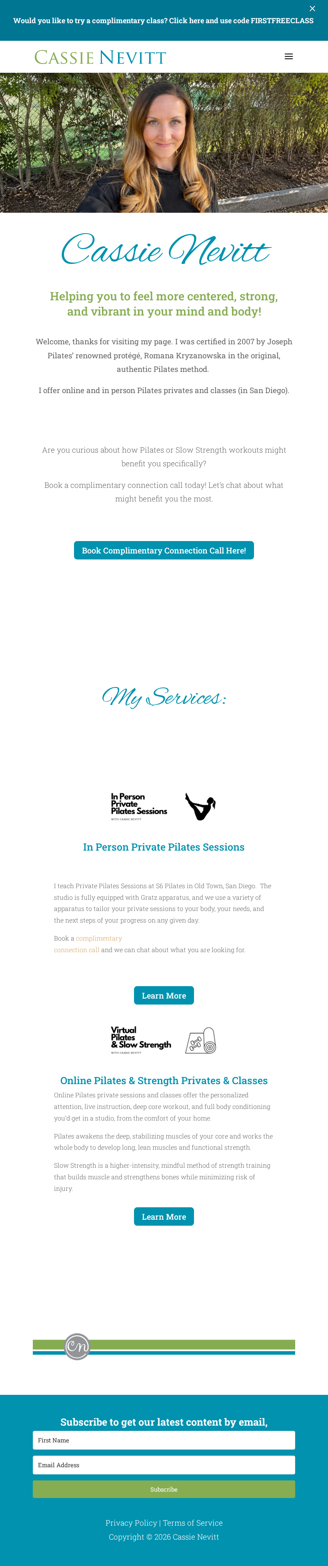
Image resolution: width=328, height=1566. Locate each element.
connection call (77, 949)
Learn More (164, 995)
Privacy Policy (131, 1523)
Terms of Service (193, 1523)
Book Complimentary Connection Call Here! (164, 550)
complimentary (99, 938)
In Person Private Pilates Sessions (164, 846)
